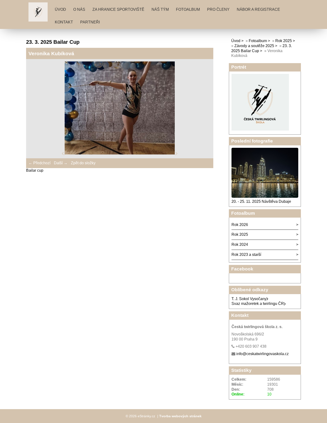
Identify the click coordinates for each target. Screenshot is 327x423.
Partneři (90, 22)
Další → (61, 163)
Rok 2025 (283, 41)
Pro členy (218, 9)
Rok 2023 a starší (246, 255)
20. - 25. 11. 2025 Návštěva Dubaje (261, 201)
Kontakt (64, 22)
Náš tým (160, 9)
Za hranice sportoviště (118, 9)
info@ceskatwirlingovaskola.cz (262, 354)
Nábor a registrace (258, 9)
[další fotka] (177, 153)
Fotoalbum (188, 9)
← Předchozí (39, 163)
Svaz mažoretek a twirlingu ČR (257, 304)
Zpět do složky (83, 163)
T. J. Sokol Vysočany (248, 299)
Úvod (60, 9)
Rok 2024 (239, 244)
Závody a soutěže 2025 (254, 46)
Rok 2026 (239, 225)
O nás (79, 9)
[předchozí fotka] (63, 153)
